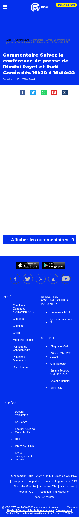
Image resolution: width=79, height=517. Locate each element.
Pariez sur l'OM (66, 5)
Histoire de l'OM (60, 312)
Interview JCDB (24, 446)
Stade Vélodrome (44, 497)
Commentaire (22, 40)
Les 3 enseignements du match (24, 456)
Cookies (18, 325)
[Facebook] (15, 282)
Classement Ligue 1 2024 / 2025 (31, 475)
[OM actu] (39, 5)
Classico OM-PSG (66, 475)
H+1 (17, 439)
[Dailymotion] (53, 282)
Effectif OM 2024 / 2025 (60, 355)
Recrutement (20, 367)
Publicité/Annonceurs (41, 510)
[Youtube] (66, 282)
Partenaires (67, 486)
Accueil (9, 40)
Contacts (18, 318)
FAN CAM (21, 421)
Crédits (17, 332)
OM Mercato (58, 363)
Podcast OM (26, 491)
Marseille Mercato (25, 486)
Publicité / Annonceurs (20, 358)
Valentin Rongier (60, 380)
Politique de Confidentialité (21, 348)
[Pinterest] (41, 282)
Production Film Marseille (53, 491)
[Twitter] (28, 282)
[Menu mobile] (6, 7)
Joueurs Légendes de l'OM (61, 481)
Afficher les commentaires (42, 239)
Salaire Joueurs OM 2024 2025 (59, 372)
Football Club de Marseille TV (25, 430)
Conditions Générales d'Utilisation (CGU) (24, 308)
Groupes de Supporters (26, 481)
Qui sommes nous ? (61, 321)
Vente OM (56, 387)
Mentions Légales (23, 339)
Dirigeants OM (59, 346)
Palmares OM (48, 486)
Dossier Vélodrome (21, 413)
